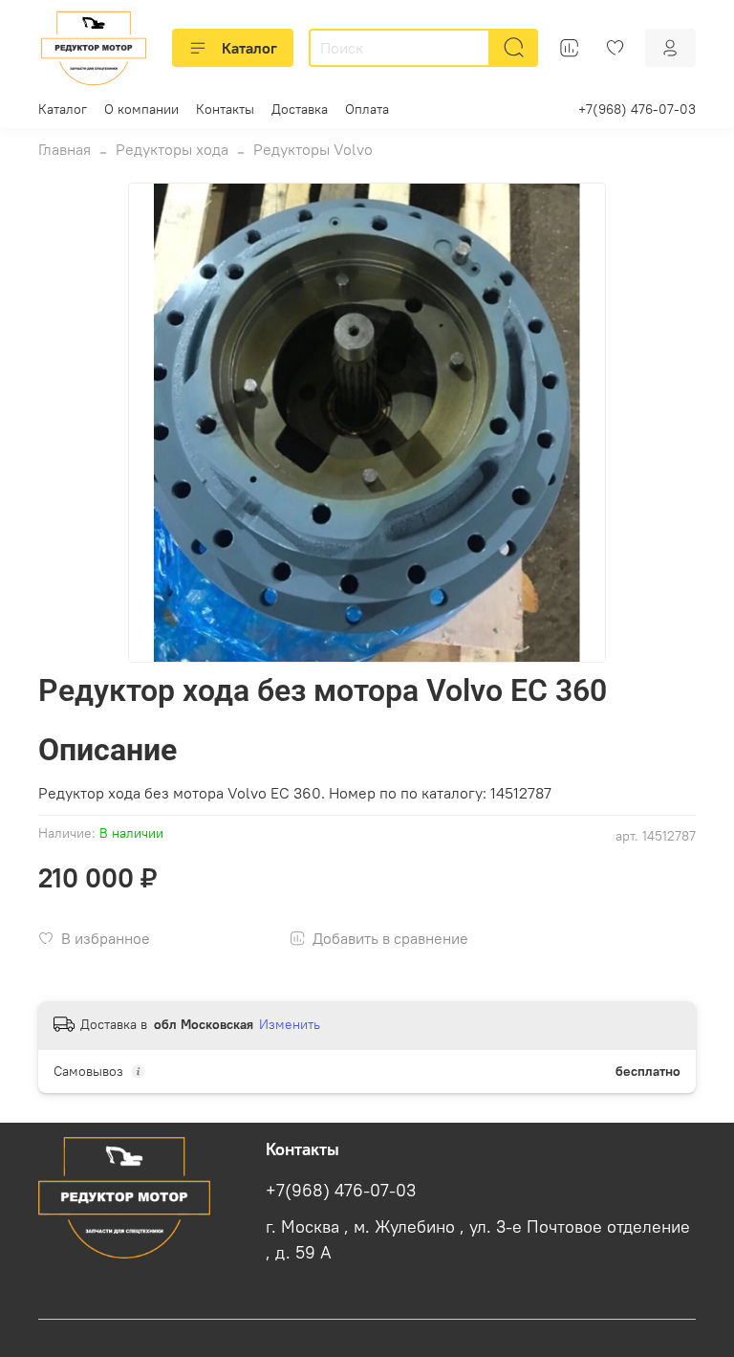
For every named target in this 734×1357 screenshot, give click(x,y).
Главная (64, 149)
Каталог (249, 47)
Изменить (289, 1024)
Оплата (367, 109)
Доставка (299, 109)
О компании (141, 109)
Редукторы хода (172, 149)
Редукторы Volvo (313, 149)
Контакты (225, 109)
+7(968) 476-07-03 (637, 109)
